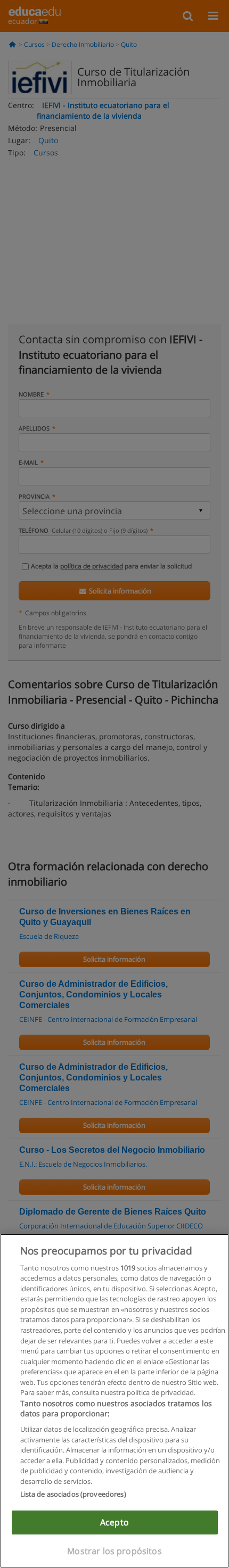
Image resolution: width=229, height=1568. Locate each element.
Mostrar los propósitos (114, 1551)
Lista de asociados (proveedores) (73, 1494)
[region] (114, 1401)
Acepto (114, 1522)
